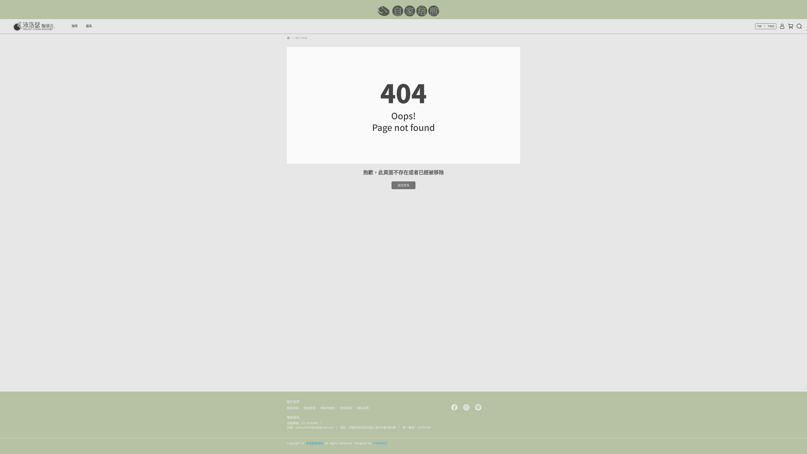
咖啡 (75, 26)
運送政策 (309, 408)
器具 (89, 26)
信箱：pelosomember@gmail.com (310, 427)
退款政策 (346, 408)
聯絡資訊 (293, 408)
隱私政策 (363, 408)
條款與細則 (327, 408)
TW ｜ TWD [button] (765, 26)
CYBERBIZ (380, 443)
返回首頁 (403, 185)
